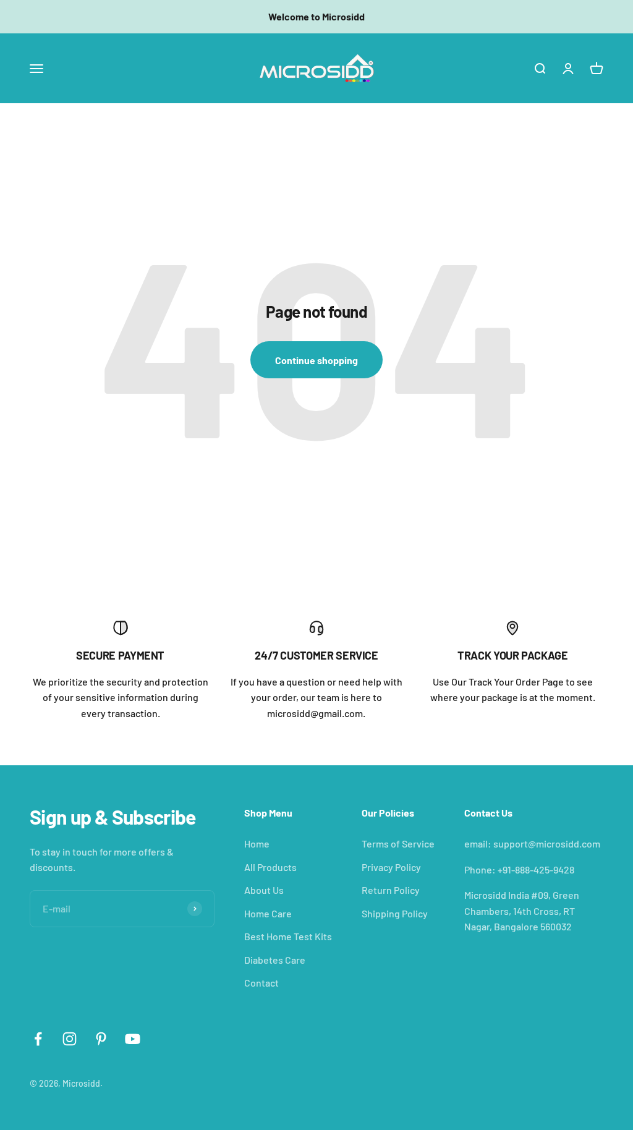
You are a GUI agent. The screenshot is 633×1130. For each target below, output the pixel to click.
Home (257, 843)
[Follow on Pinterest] (101, 1038)
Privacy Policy (391, 867)
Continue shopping (316, 360)
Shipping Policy (395, 913)
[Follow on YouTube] (132, 1038)
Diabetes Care (274, 960)
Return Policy (391, 890)
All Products (270, 867)
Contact (261, 982)
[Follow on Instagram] (69, 1038)
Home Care (268, 913)
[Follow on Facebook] (38, 1038)
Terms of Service (398, 843)
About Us (264, 890)
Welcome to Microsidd (316, 16)
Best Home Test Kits (288, 936)
